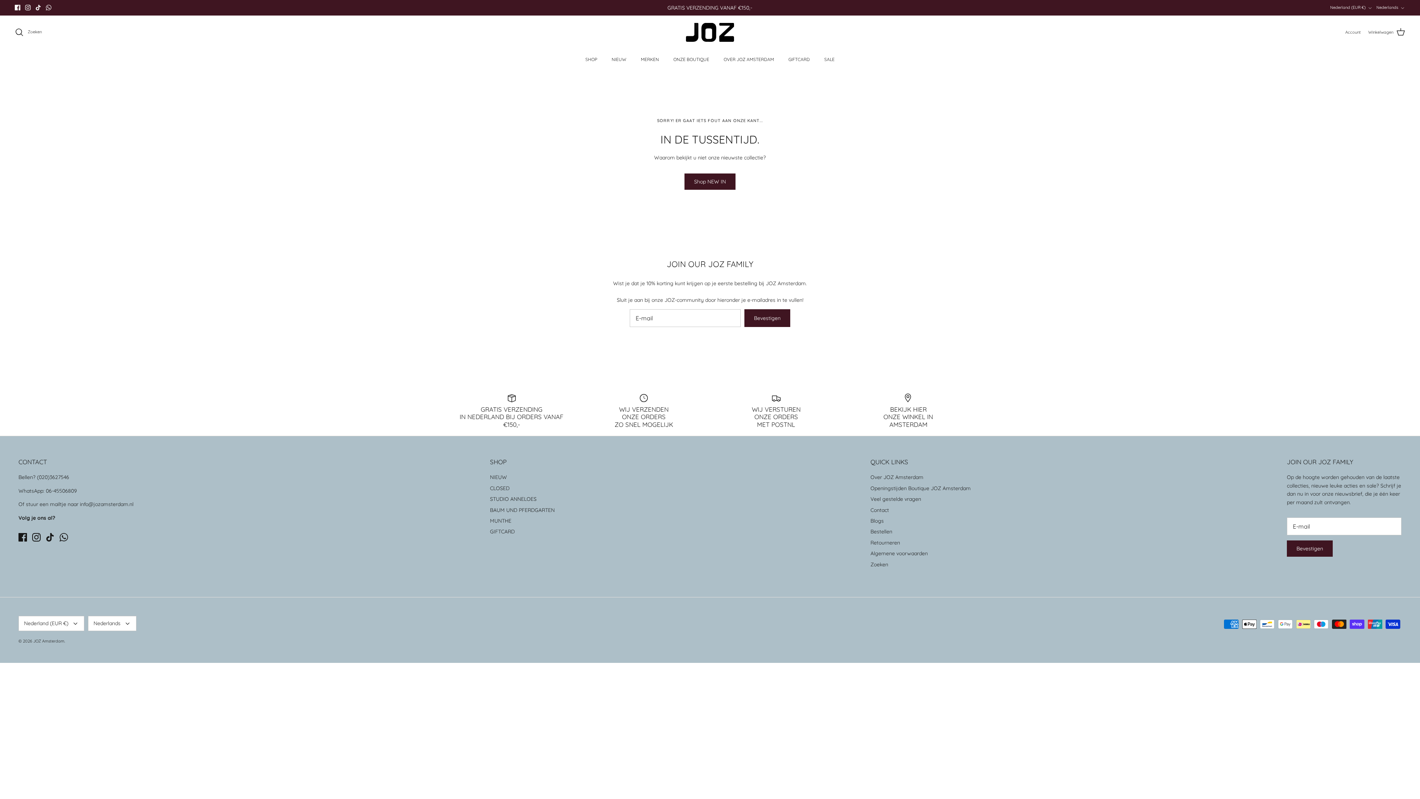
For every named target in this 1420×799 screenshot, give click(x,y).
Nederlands (1387, 7)
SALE (829, 59)
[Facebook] (17, 7)
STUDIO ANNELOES (513, 499)
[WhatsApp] (48, 7)
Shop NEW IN (710, 181)
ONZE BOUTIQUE (691, 59)
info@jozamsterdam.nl (106, 504)
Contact (879, 510)
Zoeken (879, 564)
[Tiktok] (38, 7)
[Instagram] (28, 7)
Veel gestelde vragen (895, 499)
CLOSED (500, 488)
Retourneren (885, 542)
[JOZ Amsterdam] (710, 32)
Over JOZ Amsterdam (896, 477)
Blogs (877, 521)
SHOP (591, 59)
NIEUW (619, 59)
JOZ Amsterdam (48, 641)
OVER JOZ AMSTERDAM (749, 59)
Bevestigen (767, 318)
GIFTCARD (799, 59)
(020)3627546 (53, 477)
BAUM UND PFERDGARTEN (522, 510)
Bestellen (881, 531)
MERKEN (650, 59)
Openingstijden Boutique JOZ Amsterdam (920, 488)
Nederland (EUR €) (1348, 7)
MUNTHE (500, 521)
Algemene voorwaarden (899, 553)
